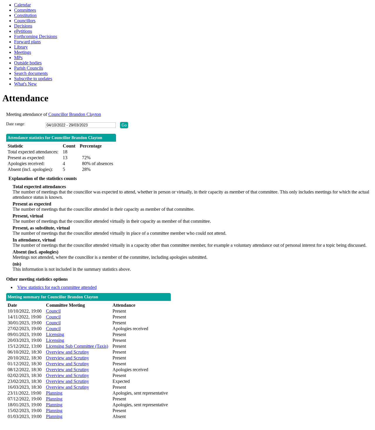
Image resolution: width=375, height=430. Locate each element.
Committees (25, 10)
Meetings (22, 52)
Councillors (24, 20)
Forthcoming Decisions (35, 36)
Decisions (23, 25)
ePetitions (23, 31)
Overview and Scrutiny (67, 352)
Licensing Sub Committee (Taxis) (77, 346)
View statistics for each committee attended (57, 287)
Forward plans (27, 41)
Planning (54, 392)
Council (53, 311)
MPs (18, 57)
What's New (25, 83)
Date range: (15, 124)
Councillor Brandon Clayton (74, 114)
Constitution (25, 15)
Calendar (22, 4)
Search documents (31, 73)
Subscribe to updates (33, 78)
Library (21, 46)
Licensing (55, 334)
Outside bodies (28, 62)
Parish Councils (28, 68)
